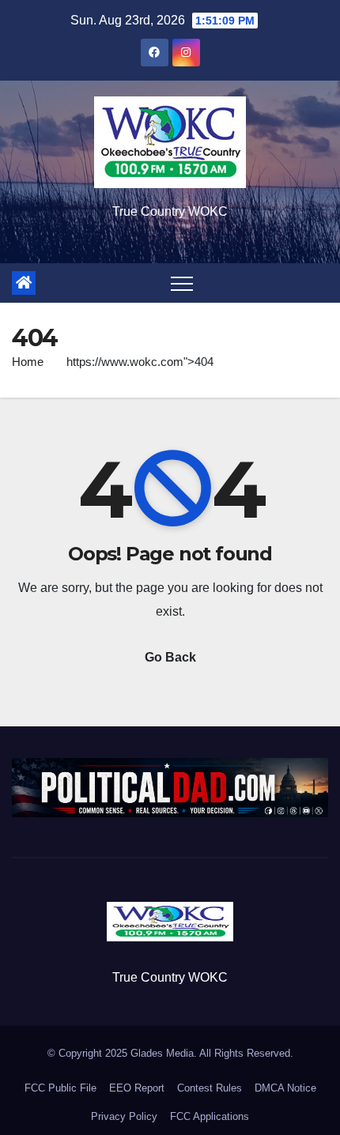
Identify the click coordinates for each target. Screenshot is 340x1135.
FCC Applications (209, 1116)
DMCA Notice (285, 1088)
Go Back (170, 657)
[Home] (24, 283)
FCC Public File (60, 1088)
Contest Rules (209, 1088)
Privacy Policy (124, 1116)
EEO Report (136, 1088)
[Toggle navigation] (182, 283)
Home (27, 361)
